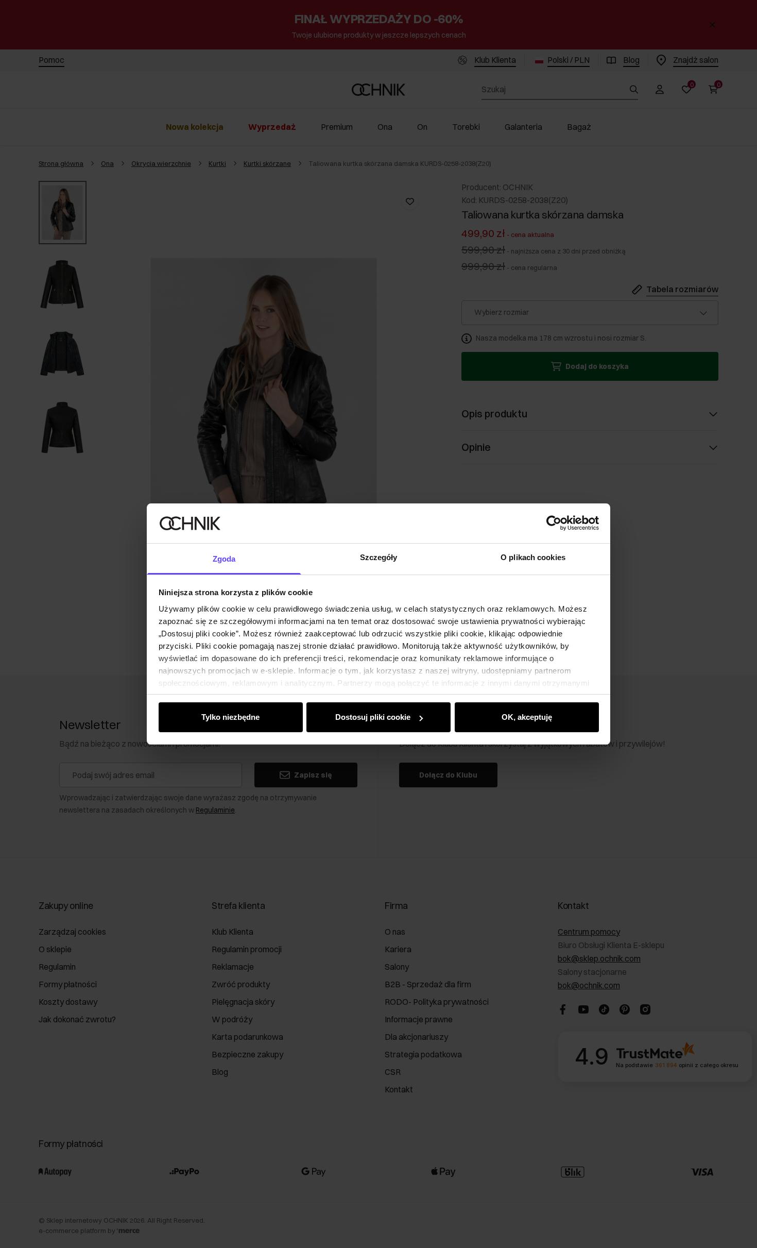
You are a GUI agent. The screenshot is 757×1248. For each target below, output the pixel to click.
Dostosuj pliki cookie (372, 717)
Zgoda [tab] (224, 558)
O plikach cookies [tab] (533, 557)
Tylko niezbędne (230, 717)
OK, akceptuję (527, 717)
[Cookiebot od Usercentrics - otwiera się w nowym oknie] (554, 523)
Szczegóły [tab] (379, 557)
